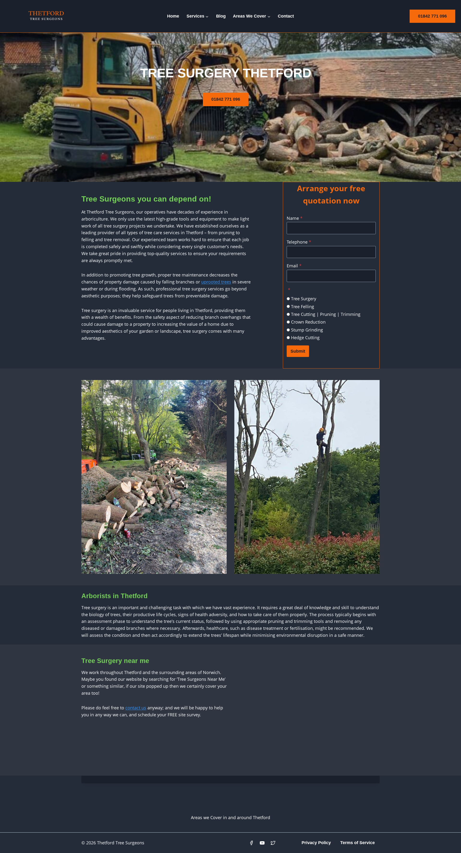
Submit (298, 351)
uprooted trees (216, 282)
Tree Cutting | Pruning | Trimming (325, 314)
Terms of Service (357, 842)
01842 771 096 (432, 16)
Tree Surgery (303, 298)
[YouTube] (262, 843)
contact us (135, 708)
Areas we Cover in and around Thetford (230, 817)
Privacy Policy (316, 842)
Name (295, 218)
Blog (221, 16)
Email (294, 266)
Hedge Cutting (305, 337)
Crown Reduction (308, 322)
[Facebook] (251, 843)
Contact (286, 16)
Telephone (299, 242)
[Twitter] (273, 843)
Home (173, 16)
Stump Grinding (307, 330)
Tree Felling (302, 306)
